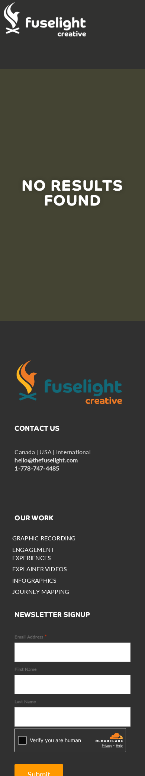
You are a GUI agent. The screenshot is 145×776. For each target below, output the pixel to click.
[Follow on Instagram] (65, 483)
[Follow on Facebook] (23, 483)
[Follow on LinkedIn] (44, 483)
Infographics (34, 580)
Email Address (30, 637)
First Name (25, 669)
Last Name (25, 701)
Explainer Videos (39, 568)
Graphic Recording (44, 537)
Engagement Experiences (33, 553)
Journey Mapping (41, 591)
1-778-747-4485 (36, 468)
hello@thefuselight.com (46, 459)
